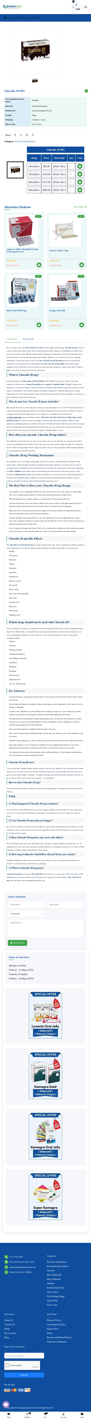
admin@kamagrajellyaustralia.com (23, 1267)
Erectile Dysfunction (20, 18)
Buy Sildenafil (54, 1279)
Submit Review (19, 943)
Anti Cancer (53, 1292)
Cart (45, 1415)
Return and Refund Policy (59, 1337)
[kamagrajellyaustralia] (12, 7)
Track (82, 1417)
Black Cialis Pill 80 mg (16, 310)
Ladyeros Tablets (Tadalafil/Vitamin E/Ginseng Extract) (22, 250)
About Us (8, 1320)
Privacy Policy (54, 1320)
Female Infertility (55, 1287)
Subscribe (24, 1375)
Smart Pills (52, 1300)
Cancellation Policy (56, 1324)
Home (8, 18)
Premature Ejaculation (57, 1266)
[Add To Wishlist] (86, 91)
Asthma (50, 1283)
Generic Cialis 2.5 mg (58, 250)
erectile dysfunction (14, 417)
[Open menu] (85, 7)
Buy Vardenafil (54, 1274)
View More (79, 206)
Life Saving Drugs (56, 1296)
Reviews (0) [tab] (28, 339)
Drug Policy (53, 1328)
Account (63, 1417)
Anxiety (51, 1270)
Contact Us (9, 1324)
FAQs (7, 1328)
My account (10, 1333)
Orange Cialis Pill (57, 310)
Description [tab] (12, 339)
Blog (6, 1337)
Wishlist (27, 1415)
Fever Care (52, 1305)
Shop (8, 1417)
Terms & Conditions (57, 1341)
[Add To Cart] (39, 264)
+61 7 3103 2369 (16, 1257)
